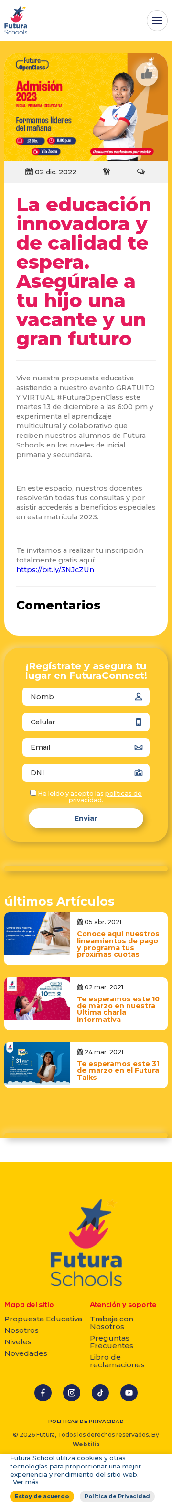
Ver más (26, 1482)
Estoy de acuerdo (42, 1496)
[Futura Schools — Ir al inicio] (15, 20)
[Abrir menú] (157, 20)
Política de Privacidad (117, 1496)
